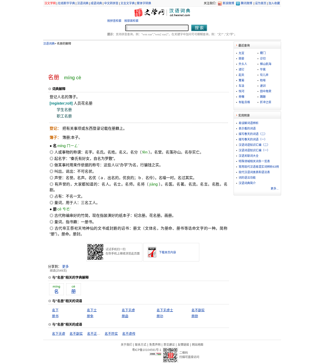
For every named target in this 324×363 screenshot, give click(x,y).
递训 (263, 86)
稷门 (263, 53)
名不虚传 (128, 333)
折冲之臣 (265, 102)
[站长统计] (155, 354)
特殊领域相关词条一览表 (254, 161)
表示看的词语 (247, 128)
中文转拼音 (111, 3)
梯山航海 (265, 64)
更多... (274, 188)
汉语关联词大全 (249, 156)
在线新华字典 (66, 3)
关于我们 (126, 344)
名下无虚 (128, 310)
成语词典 (96, 3)
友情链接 (183, 344)
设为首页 (260, 3)
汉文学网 (50, 3)
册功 (160, 316)
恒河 (241, 91)
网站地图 (197, 344)
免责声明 (155, 344)
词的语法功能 (247, 177)
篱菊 (241, 80)
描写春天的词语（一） (253, 139)
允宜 (241, 53)
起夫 (241, 75)
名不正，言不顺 (98, 333)
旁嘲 (241, 96)
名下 (55, 310)
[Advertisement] (130, 57)
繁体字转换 (144, 3)
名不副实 (198, 310)
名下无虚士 (165, 310)
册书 (55, 316)
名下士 (92, 310)
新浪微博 (228, 3)
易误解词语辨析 (249, 123)
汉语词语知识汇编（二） (254, 145)
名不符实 (111, 333)
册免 (90, 316)
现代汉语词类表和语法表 (254, 172)
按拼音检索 (114, 21)
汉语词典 (82, 3)
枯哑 (263, 80)
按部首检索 (131, 21)
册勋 (194, 316)
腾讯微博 (246, 3)
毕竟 (263, 69)
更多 (65, 266)
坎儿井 (264, 75)
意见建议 (169, 344)
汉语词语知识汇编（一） (254, 150)
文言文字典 (127, 3)
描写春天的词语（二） (253, 134)
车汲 (241, 86)
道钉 (241, 69)
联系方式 (140, 344)
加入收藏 (274, 3)
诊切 (263, 58)
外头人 (243, 64)
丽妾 (241, 58)
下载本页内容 (167, 252)
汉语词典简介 (247, 183)
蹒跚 (263, 96)
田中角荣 (265, 91)
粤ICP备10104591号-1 (146, 350)
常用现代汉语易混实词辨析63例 (259, 166)
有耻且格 (244, 102)
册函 (125, 316)
